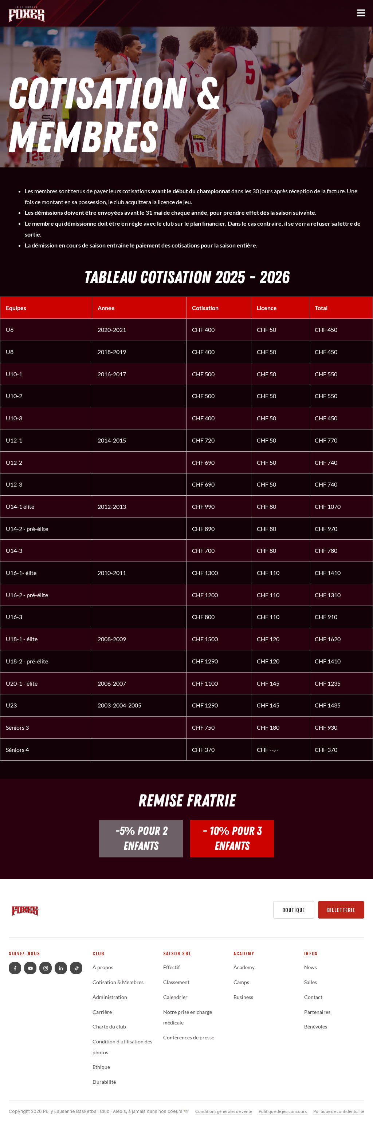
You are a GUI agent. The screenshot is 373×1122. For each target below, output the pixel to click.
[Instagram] (45, 968)
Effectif (171, 967)
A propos (103, 967)
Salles (310, 982)
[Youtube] (30, 968)
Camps (241, 982)
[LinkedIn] (61, 968)
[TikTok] (76, 968)
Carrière (102, 1012)
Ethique (101, 1067)
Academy (244, 967)
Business (243, 997)
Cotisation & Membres (118, 982)
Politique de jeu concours (283, 1111)
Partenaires (317, 1012)
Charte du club (109, 1027)
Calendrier (175, 997)
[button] (186, 14)
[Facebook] (15, 968)
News (310, 967)
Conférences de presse (188, 1037)
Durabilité (104, 1082)
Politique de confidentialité (338, 1111)
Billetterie (341, 909)
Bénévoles (315, 1027)
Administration (110, 997)
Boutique (293, 909)
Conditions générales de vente (223, 1111)
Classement (176, 982)
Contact (313, 997)
